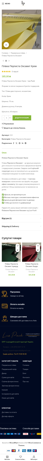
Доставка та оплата (9, 412)
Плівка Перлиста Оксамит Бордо (31, 265)
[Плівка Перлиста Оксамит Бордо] (31, 252)
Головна (5, 53)
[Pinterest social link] (19, 143)
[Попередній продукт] (3, 60)
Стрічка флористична (10, 381)
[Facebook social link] (13, 143)
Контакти (26, 377)
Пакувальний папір (9, 369)
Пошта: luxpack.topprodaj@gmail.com (16, 350)
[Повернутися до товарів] (6, 60)
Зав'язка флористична (10, 386)
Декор (4, 373)
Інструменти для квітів (10, 394)
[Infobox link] (21, 294)
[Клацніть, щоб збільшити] (6, 44)
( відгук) (15, 71)
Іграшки (5, 390)
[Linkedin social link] (22, 143)
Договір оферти (8, 416)
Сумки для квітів (8, 377)
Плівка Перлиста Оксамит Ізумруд (11, 265)
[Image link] (21, 335)
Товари (25, 369)
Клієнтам (6, 408)
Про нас (26, 381)
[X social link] (16, 143)
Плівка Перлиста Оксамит (12, 56)
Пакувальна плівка (18, 53)
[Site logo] (23, 3)
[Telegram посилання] (25, 143)
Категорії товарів (10, 361)
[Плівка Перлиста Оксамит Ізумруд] (11, 252)
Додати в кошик (22, 118)
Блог (24, 373)
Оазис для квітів (8, 398)
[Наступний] (9, 60)
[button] (18, 250)
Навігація (27, 361)
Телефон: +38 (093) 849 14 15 (14, 347)
